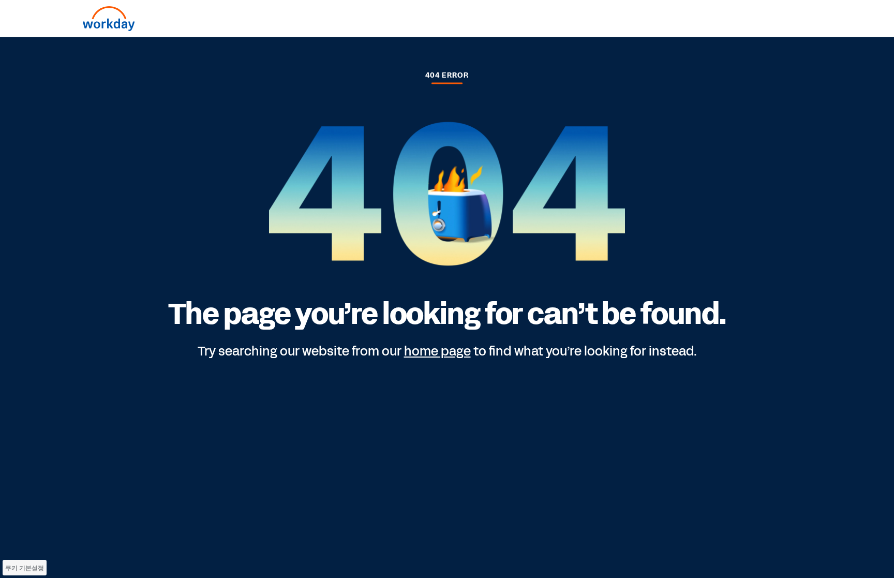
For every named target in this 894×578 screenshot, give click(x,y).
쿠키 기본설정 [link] (24, 568)
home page (437, 351)
